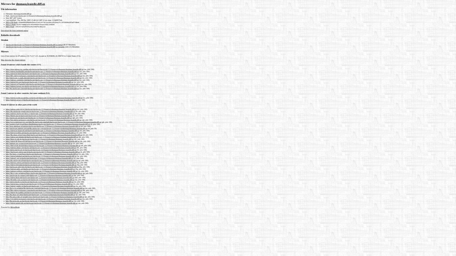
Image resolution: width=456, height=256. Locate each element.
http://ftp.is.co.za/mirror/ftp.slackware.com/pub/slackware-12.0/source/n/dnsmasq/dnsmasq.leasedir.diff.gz (45, 188)
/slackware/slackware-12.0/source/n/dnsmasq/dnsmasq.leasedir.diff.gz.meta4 (34, 45)
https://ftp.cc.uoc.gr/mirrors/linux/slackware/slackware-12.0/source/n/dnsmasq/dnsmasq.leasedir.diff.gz (44, 173)
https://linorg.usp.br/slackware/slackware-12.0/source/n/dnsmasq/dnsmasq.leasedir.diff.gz (39, 116)
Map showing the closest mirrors (13, 60)
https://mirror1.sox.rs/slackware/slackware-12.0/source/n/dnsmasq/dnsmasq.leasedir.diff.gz (39, 158)
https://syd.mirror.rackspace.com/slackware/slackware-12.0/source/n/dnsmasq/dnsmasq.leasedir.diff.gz (44, 199)
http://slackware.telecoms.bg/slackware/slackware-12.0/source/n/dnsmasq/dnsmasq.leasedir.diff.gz (42, 167)
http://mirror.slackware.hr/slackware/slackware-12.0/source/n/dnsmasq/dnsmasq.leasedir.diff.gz (41, 150)
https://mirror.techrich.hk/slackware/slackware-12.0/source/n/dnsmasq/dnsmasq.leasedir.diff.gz (41, 74)
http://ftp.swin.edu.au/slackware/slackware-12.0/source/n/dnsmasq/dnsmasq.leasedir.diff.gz (40, 201)
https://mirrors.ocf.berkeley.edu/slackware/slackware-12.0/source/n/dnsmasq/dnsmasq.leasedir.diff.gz (43, 84)
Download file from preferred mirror (14, 31)
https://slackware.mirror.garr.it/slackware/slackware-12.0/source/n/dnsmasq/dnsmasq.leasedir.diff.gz (43, 152)
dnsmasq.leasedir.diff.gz (30, 3)
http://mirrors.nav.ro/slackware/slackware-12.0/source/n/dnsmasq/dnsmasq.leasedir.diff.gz (39, 143)
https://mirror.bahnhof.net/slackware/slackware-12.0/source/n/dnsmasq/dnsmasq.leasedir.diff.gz (41, 156)
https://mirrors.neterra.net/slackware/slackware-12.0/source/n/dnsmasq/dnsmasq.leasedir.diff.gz (41, 163)
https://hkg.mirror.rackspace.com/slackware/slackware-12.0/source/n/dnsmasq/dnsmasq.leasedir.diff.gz (44, 190)
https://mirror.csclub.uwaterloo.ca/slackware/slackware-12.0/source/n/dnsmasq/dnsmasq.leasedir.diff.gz (44, 98)
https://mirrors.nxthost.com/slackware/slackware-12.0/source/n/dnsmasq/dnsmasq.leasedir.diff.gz (42, 171)
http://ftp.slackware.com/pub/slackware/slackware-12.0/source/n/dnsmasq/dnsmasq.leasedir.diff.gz (42, 89)
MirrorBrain (15, 207)
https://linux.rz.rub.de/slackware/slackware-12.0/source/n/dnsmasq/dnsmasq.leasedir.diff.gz (40, 139)
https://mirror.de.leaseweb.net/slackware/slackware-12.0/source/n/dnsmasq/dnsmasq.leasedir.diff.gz (43, 141)
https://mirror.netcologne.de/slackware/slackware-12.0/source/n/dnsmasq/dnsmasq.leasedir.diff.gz (42, 137)
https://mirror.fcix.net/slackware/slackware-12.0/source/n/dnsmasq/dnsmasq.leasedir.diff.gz (39, 82)
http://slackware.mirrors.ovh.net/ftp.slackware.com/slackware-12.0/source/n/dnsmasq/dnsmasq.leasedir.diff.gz (47, 129)
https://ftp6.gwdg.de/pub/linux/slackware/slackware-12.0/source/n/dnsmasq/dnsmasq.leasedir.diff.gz (43, 146)
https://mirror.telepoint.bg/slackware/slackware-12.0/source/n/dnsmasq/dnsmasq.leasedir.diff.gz (41, 165)
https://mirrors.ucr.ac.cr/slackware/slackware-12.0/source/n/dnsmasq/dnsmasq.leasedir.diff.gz (40, 100)
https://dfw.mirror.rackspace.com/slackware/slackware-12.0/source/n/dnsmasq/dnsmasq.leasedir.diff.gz (44, 76)
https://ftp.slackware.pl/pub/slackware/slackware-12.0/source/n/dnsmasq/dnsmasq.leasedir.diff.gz (42, 161)
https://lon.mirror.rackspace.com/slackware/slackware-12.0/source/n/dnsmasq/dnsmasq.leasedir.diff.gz (44, 120)
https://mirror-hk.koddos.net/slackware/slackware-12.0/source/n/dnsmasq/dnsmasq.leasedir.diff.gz (42, 193)
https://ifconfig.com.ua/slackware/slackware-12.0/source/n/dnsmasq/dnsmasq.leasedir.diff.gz (40, 180)
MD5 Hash (10, 27)
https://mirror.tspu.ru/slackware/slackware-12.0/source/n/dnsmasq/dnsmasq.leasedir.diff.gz (39, 184)
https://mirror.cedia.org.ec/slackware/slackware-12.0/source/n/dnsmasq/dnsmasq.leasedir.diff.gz (41, 109)
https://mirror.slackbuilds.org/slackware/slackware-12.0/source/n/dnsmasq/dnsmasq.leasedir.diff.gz (42, 72)
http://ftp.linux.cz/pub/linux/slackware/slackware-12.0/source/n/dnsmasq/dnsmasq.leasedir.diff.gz (42, 154)
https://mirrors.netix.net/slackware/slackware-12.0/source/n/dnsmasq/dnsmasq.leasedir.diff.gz (40, 169)
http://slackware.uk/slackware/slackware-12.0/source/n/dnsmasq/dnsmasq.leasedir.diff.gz (39, 118)
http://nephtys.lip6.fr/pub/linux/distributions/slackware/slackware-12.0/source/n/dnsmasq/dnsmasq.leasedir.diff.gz (48, 124)
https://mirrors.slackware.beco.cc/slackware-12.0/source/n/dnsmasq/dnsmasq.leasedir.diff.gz (40, 114)
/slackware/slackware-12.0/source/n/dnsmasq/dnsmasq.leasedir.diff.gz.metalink (35, 47)
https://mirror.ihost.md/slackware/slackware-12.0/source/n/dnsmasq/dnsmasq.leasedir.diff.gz (40, 178)
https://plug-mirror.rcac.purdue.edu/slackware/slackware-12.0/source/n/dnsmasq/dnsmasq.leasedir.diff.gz (45, 69)
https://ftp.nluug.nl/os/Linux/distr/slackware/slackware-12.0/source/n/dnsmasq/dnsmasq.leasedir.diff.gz (44, 135)
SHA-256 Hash (11, 22)
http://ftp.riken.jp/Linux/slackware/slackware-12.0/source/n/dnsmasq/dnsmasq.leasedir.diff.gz (40, 195)
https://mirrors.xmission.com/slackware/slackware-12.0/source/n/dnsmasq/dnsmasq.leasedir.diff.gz (42, 80)
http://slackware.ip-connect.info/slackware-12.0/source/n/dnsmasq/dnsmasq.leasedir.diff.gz (39, 175)
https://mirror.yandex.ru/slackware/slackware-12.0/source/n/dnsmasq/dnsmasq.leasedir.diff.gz (40, 186)
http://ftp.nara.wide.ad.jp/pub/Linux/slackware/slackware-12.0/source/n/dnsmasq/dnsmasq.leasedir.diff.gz (45, 197)
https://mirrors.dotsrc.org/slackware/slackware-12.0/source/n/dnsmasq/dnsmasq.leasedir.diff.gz (41, 148)
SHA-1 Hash (11, 24)
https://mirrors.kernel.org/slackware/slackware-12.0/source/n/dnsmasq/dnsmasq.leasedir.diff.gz (41, 86)
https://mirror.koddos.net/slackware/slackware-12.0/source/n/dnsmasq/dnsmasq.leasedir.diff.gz (41, 133)
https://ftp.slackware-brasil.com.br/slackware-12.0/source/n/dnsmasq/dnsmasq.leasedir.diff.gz (40, 111)
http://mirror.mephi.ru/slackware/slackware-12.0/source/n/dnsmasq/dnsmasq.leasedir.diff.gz (40, 182)
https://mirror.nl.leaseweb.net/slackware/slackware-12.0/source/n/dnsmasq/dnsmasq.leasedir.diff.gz (42, 131)
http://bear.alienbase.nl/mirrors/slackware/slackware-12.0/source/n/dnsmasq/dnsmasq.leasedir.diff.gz (43, 126)
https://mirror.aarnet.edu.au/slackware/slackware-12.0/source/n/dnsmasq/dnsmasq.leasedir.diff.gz (42, 203)
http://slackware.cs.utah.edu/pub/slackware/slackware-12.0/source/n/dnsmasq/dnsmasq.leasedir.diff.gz (44, 78)
